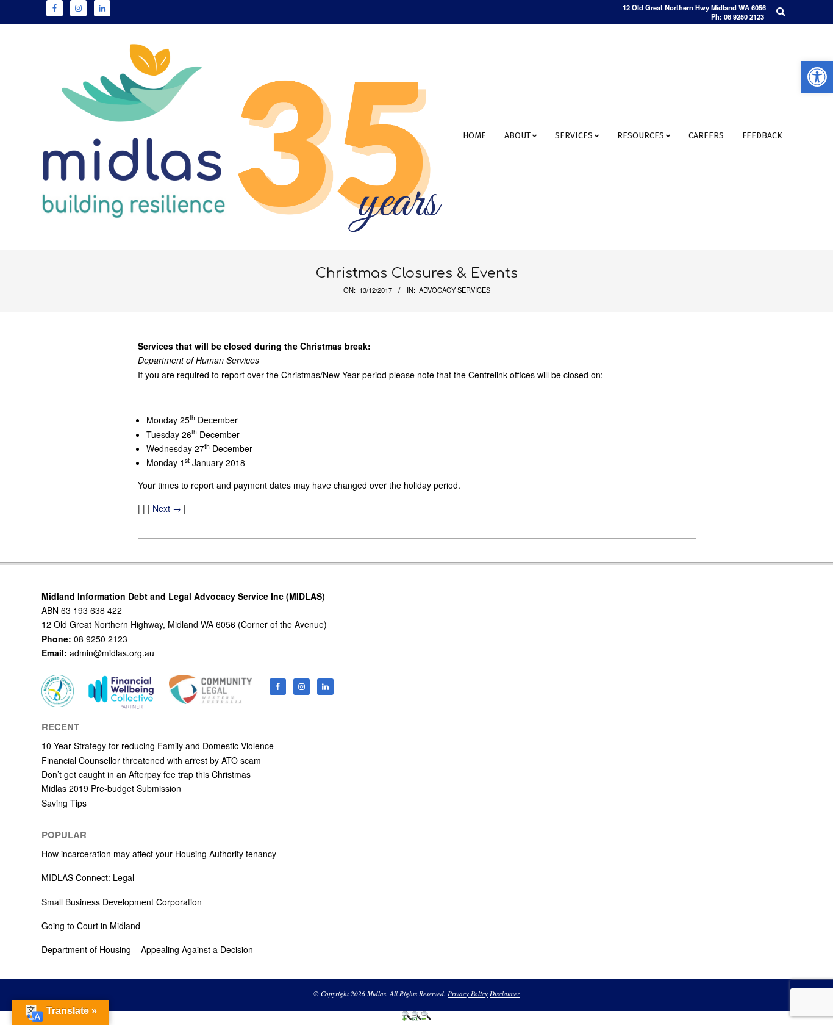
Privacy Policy (468, 993)
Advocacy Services (454, 290)
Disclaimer (505, 993)
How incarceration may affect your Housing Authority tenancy (158, 853)
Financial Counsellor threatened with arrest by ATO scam (151, 760)
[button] (817, 77)
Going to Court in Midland (90, 925)
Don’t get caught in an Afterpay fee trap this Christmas (146, 774)
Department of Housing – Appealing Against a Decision (147, 949)
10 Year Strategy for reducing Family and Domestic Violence (157, 745)
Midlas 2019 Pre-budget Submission (111, 788)
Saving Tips (64, 803)
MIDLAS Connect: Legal (87, 877)
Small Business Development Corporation (121, 902)
